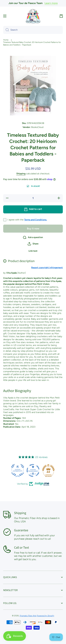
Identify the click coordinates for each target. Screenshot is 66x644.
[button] (61, 16)
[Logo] (33, 16)
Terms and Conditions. (35, 219)
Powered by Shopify (45, 616)
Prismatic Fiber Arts (28, 616)
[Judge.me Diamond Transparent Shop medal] (33, 470)
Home (5, 40)
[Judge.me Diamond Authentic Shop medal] (17, 470)
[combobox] (33, 30)
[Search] (6, 30)
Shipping (20, 173)
